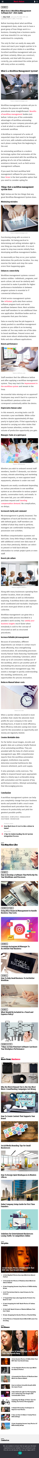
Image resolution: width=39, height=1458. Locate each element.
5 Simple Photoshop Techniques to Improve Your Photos (23, 1408)
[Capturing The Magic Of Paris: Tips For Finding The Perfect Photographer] (5, 1402)
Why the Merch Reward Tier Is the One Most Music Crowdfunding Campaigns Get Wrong (18, 1088)
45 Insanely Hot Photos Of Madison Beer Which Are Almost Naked (25, 1377)
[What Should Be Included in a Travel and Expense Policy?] (19, 995)
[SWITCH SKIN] (34, 1)
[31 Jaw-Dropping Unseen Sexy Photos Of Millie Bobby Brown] (5, 1426)
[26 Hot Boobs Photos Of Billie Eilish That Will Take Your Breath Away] (19, 1259)
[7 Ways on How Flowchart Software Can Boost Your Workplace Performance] (19, 1030)
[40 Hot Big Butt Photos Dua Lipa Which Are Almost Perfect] (5, 1370)
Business (4, 872)
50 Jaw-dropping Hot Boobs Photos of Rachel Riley (19, 1315)
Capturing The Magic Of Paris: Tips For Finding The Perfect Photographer (24, 1400)
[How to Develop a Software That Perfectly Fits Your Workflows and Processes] (19, 859)
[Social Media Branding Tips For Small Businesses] (19, 1131)
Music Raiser (19, 1)
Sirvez (7, 177)
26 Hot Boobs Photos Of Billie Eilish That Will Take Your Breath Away (25, 1360)
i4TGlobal (8, 301)
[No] (18, 1455)
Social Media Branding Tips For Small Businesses (16, 1147)
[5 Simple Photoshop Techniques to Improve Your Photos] (5, 1409)
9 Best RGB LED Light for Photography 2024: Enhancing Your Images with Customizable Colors (24, 1393)
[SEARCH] (37, 1)
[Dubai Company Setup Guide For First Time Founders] (19, 1190)
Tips (10, 1044)
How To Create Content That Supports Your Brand (18, 1117)
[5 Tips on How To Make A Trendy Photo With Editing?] (5, 1417)
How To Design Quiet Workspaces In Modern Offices (18, 1176)
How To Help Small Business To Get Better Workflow (17, 979)
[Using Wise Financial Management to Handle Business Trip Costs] (19, 893)
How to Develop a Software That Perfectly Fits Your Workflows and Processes (19, 876)
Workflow (15, 819)
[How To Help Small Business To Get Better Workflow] (19, 963)
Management (25, 817)
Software (5, 819)
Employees (15, 817)
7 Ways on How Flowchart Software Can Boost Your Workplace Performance (19, 1048)
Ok (20, 1453)
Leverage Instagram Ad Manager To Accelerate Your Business (15, 947)
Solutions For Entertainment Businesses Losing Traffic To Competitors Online (17, 1235)
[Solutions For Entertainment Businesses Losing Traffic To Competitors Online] (19, 1219)
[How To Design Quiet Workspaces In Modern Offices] (19, 1161)
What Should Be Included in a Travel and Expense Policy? (17, 1013)
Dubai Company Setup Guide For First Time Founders (18, 1205)
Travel (11, 908)
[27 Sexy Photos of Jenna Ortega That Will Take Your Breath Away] (19, 1343)
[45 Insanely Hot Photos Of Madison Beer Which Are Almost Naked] (5, 1379)
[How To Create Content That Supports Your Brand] (19, 1102)
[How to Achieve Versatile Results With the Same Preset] (5, 1386)
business (5, 817)
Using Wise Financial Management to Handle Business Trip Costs (19, 912)
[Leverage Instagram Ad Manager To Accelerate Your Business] (19, 929)
